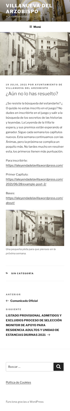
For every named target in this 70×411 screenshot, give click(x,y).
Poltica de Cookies (18, 382)
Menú (37, 26)
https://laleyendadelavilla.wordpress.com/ (34, 165)
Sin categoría (22, 273)
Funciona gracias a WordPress (25, 401)
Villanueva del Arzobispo (29, 8)
